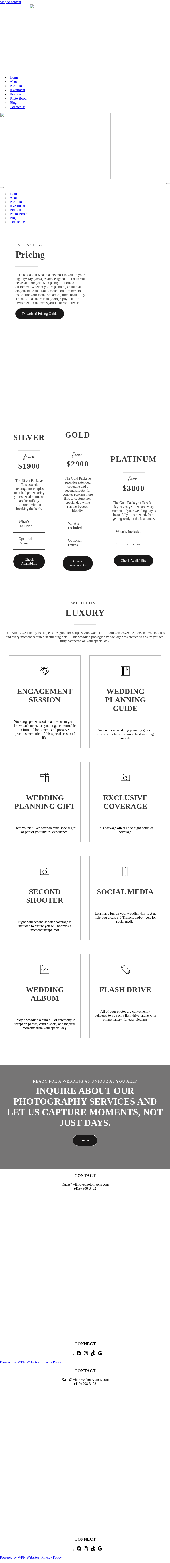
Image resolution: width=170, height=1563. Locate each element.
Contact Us (17, 107)
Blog (13, 103)
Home (14, 77)
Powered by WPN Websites (19, 1362)
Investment (17, 90)
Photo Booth (18, 98)
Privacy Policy (51, 1362)
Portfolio (16, 86)
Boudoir (15, 94)
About (14, 81)
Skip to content (10, 2)
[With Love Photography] (85, 69)
